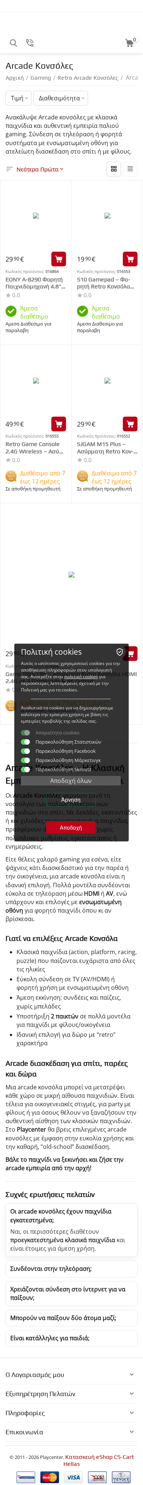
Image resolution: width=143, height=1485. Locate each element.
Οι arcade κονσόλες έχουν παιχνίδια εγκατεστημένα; (60, 1215)
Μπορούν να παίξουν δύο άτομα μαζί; (63, 1318)
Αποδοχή (71, 827)
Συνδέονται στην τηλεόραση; (51, 1269)
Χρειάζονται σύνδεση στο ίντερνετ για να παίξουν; (67, 1293)
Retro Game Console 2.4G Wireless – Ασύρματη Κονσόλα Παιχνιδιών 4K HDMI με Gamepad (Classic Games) (35, 447)
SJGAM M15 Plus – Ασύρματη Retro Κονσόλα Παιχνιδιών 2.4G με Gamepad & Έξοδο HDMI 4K (106, 447)
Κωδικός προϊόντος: (25, 271)
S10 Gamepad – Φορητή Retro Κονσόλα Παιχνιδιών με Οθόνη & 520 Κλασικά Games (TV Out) (106, 283)
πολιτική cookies (81, 676)
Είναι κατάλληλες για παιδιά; (49, 1338)
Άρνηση (71, 800)
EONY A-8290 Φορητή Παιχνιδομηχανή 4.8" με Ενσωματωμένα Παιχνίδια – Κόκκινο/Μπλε (34, 283)
